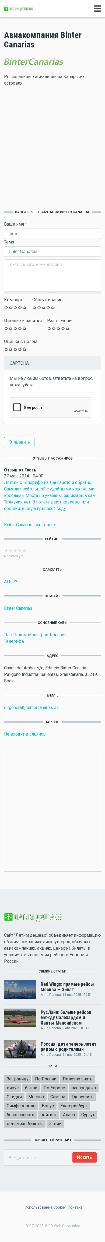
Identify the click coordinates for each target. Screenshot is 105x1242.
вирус (13, 1087)
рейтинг (49, 1114)
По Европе (54, 1087)
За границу (18, 1078)
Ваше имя (15, 224)
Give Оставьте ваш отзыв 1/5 (6, 307)
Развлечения (60, 320)
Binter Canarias (18, 608)
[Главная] (19, 8)
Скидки (14, 1096)
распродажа (84, 1087)
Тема (9, 242)
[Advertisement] (52, 148)
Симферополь (21, 1105)
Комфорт (13, 299)
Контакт (75, 1207)
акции (55, 1123)
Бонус (48, 1105)
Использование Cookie (45, 1207)
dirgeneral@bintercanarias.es (31, 707)
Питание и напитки (23, 320)
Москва (36, 1096)
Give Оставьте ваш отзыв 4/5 (20, 307)
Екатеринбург (74, 1105)
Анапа (69, 1114)
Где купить (82, 1096)
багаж (31, 1087)
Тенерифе (14, 641)
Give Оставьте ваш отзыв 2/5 (11, 307)
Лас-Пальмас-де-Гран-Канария (35, 634)
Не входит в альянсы (25, 734)
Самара (57, 1096)
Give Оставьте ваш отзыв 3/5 (15, 307)
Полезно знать (77, 1078)
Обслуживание (47, 299)
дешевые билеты (25, 1123)
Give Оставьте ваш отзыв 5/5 (24, 307)
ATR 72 (11, 581)
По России (45, 1078)
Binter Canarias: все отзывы (31, 524)
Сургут (87, 1114)
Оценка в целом (20, 341)
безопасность (20, 1114)
